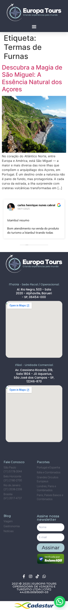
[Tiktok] (37, 576)
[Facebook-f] (24, 576)
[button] (34, 26)
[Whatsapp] (44, 576)
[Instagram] (30, 576)
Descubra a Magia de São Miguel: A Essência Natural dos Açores (32, 78)
